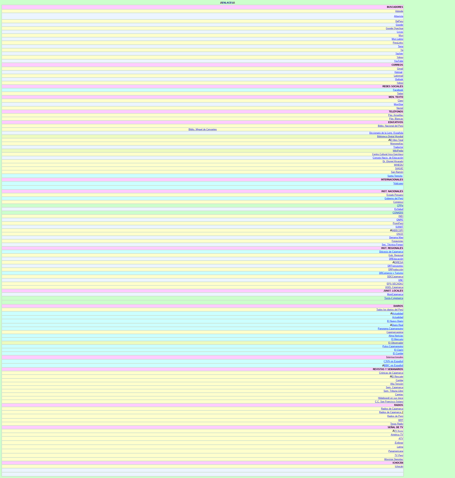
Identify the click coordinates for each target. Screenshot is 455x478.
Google (399, 24)
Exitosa (399, 442)
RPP (400, 420)
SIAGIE (399, 168)
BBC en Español (393, 365)
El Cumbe (398, 353)
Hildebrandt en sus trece (390, 398)
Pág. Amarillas (395, 115)
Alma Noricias (396, 335)
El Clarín (398, 350)
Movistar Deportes (393, 459)
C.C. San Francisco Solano (389, 401)
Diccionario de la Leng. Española (386, 133)
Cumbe (399, 380)
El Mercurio (397, 339)
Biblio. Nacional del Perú (390, 125)
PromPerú (398, 223)
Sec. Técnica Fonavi (392, 244)
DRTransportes (395, 266)
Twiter (400, 93)
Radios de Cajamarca (392, 408)
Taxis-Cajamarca (393, 298)
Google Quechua (394, 28)
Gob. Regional (396, 255)
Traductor (398, 147)
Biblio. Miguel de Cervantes (203, 129)
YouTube (398, 61)
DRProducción (395, 269)
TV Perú (399, 455)
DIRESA (398, 262)
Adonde (399, 11)
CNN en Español (393, 361)
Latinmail (398, 75)
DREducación (396, 258)
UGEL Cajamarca (394, 287)
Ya (401, 50)
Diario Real (397, 325)
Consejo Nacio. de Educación (388, 157)
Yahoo (400, 57)
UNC (400, 280)
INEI (400, 216)
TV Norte (398, 431)
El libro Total (396, 140)
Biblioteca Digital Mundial (390, 136)
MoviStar (398, 104)
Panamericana (395, 451)
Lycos (400, 32)
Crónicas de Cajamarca (391, 372)
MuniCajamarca (395, 294)
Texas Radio (396, 423)
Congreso (398, 202)
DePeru (399, 21)
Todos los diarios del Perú (389, 309)
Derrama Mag (396, 237)
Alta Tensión (396, 383)
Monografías (396, 143)
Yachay (399, 53)
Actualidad (397, 313)
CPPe (400, 205)
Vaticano (398, 183)
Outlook (399, 79)
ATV (401, 438)
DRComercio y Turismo (391, 273)
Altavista (398, 16)
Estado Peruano (395, 195)
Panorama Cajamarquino (390, 328)
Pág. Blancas (396, 118)
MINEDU (398, 165)
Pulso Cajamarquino (392, 346)
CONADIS (398, 212)
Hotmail (398, 72)
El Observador (395, 342)
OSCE (400, 234)
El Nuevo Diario (395, 321)
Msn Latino (397, 39)
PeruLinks (398, 42)
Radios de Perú (395, 416)
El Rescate (397, 376)
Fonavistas (397, 241)
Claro (400, 100)
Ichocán (399, 466)
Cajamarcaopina (395, 332)
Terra (400, 46)
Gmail (400, 68)
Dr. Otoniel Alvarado (393, 161)
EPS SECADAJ (395, 283)
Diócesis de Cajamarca (391, 251)
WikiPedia (398, 150)
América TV (397, 434)
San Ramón (397, 172)
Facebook (398, 90)
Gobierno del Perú (394, 198)
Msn (401, 35)
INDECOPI (397, 230)
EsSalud (398, 209)
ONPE (400, 219)
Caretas (399, 394)
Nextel (400, 108)
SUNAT (399, 227)
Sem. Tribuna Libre (393, 391)
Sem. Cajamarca (394, 387)
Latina (400, 447)
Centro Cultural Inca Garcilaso (387, 154)
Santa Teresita (394, 176)
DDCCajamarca (395, 276)
